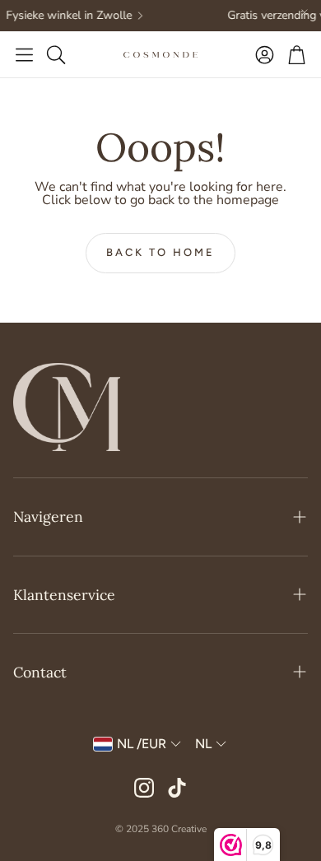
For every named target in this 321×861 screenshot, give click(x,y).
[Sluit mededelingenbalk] (304, 12)
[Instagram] (144, 788)
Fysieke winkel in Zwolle (66, 15)
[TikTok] (177, 788)
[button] (24, 54)
